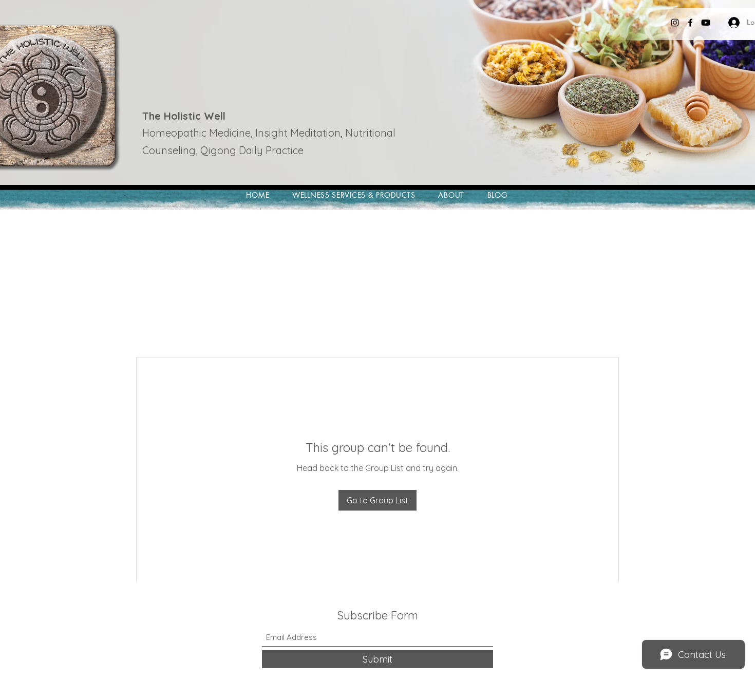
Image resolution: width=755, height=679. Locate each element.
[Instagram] (675, 22)
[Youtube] (706, 22)
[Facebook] (690, 22)
